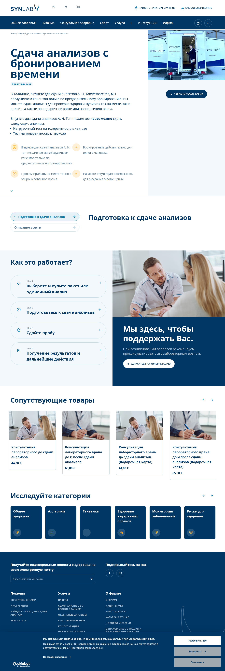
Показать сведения (55, 657)
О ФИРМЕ (112, 599)
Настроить (195, 651)
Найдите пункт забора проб (156, 7)
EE (66, 7)
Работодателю (116, 611)
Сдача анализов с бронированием (71, 607)
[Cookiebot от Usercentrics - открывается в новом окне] (21, 664)
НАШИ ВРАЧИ (114, 605)
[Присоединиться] (91, 579)
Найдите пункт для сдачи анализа (29, 613)
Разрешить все (198, 640)
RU (78, 7)
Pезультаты (19, 620)
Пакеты (63, 599)
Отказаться (197, 662)
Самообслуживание (198, 7)
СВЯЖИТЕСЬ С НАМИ (23, 599)
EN (54, 7)
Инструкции (147, 23)
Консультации (68, 626)
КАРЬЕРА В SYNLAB (117, 617)
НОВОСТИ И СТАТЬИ (118, 623)
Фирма (167, 23)
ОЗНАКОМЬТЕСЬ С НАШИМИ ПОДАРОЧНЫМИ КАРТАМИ (123, 630)
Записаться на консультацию (151, 363)
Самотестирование (71, 620)
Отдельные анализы (72, 614)
